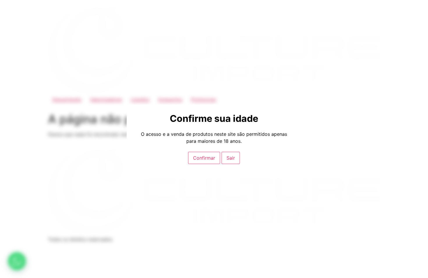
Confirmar (204, 158)
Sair (231, 158)
